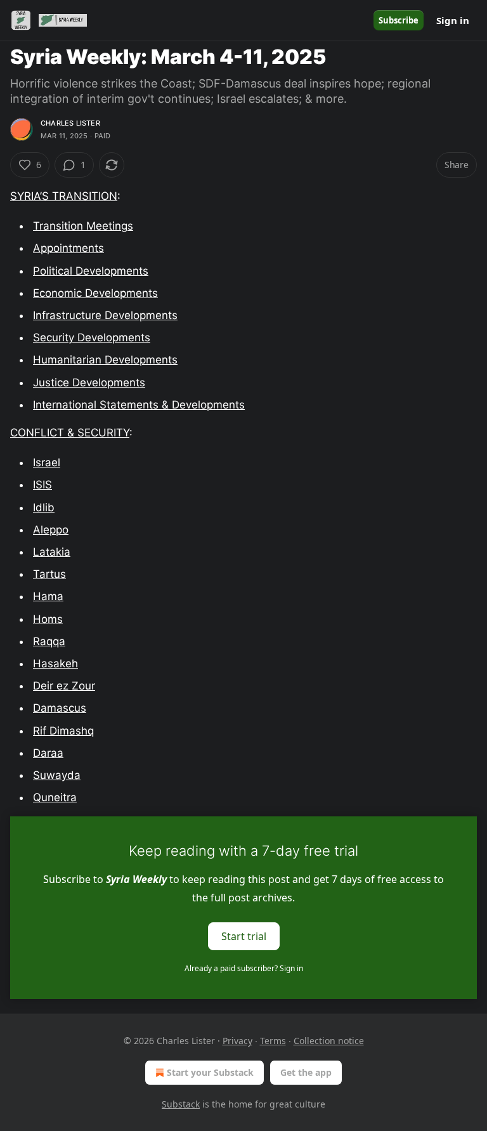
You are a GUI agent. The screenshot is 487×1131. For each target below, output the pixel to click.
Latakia (51, 552)
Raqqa (49, 641)
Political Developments (90, 271)
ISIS (42, 484)
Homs (48, 619)
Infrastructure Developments (105, 315)
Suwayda (57, 775)
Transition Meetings (83, 225)
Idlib (44, 507)
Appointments (68, 248)
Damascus (59, 708)
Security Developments (91, 337)
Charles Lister (70, 123)
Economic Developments (95, 293)
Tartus (49, 574)
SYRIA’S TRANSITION (63, 196)
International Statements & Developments (139, 404)
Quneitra (55, 797)
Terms (273, 1041)
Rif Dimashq (63, 730)
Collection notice (329, 1041)
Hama (48, 596)
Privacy (237, 1041)
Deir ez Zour (64, 685)
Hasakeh (55, 663)
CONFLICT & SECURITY (69, 432)
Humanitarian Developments (105, 359)
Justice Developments (89, 382)
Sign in (452, 20)
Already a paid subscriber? (244, 968)
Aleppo (50, 529)
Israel (46, 462)
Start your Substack (210, 1072)
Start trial (243, 936)
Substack (181, 1104)
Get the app (306, 1072)
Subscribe (399, 20)
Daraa (48, 753)
